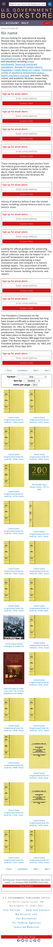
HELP (25, 22)
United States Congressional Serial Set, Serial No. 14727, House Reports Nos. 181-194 (14, 860)
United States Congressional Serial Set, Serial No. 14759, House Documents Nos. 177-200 (13, 608)
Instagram (26, 940)
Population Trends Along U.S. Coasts (20, 69)
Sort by (18, 380)
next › (36, 370)
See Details (26, 886)
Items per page (22, 384)
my (10, 22)
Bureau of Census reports (28, 67)
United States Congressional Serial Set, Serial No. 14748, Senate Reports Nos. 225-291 (39, 608)
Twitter (22, 940)
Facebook (18, 940)
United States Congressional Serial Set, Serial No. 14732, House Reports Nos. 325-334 (39, 645)
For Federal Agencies (26, 922)
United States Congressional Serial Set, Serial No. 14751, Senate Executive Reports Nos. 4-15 (39, 534)
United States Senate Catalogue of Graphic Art (14, 645)
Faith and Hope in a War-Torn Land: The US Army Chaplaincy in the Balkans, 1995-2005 (13, 690)
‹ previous (22, 370)
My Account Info (26, 914)
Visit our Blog (26, 936)
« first (8, 370)
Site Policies (11, 910)
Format (11, 376)
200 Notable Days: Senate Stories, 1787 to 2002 (39, 487)
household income (11, 58)
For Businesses (26, 918)
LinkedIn (38, 940)
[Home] (26, 17)
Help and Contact (38, 910)
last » (47, 370)
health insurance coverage (15, 75)
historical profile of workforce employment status (26, 71)
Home (4, 28)
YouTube (30, 940)
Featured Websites (26, 927)
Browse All (13, 28)
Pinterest (34, 940)
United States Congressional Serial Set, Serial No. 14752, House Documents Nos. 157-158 (13, 531)
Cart (47, 22)
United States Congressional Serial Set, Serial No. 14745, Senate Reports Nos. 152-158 (39, 775)
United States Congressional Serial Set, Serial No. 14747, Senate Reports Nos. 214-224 (39, 822)
